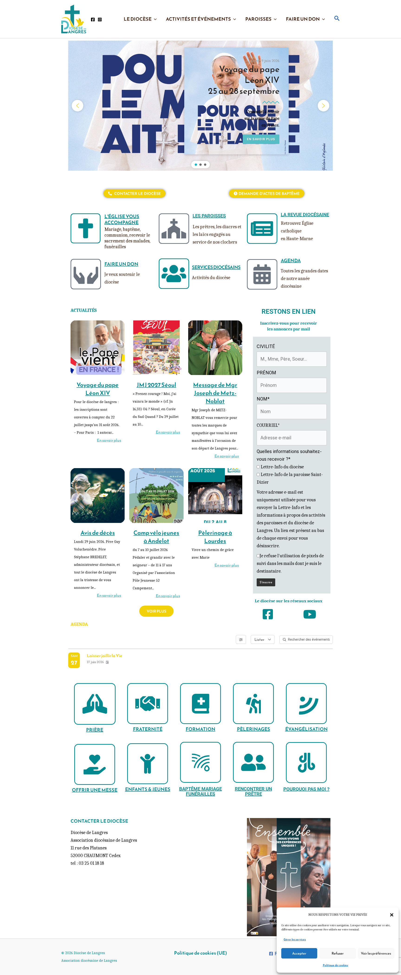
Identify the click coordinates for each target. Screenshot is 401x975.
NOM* (263, 399)
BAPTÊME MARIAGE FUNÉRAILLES (200, 791)
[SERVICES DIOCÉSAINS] (174, 273)
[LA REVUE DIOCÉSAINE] (262, 228)
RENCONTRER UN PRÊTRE (253, 791)
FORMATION (200, 729)
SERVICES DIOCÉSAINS (216, 267)
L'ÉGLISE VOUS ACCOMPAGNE (121, 219)
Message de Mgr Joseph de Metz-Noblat (215, 392)
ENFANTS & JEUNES (147, 789)
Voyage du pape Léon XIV (98, 388)
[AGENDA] (262, 274)
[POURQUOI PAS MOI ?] (306, 762)
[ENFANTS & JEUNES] (147, 763)
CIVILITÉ (266, 346)
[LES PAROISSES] (174, 228)
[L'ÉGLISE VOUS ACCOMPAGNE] (85, 228)
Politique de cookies (335, 965)
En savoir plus (109, 440)
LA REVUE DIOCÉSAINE (305, 214)
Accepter (299, 953)
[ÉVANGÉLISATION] (306, 703)
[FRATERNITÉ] (147, 703)
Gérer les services (295, 939)
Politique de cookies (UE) (200, 952)
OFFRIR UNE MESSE (94, 789)
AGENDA (291, 260)
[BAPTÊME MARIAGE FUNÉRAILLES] (200, 762)
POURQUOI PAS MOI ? (306, 789)
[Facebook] (93, 19)
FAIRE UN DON (303, 19)
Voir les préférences (376, 953)
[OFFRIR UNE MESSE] (94, 764)
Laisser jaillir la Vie (104, 655)
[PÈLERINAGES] (253, 703)
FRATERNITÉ (147, 729)
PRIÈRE (94, 729)
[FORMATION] (200, 703)
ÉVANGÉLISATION (306, 729)
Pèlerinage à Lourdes (215, 536)
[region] (200, 106)
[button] (391, 915)
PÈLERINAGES (253, 729)
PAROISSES (258, 19)
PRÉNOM (266, 372)
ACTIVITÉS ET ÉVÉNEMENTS (198, 19)
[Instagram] (100, 19)
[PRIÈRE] (95, 704)
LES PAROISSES (209, 215)
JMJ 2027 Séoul (156, 384)
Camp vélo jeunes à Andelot (156, 536)
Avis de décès (98, 532)
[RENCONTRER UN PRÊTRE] (253, 762)
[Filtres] (241, 639)
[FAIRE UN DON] (86, 274)
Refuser (338, 953)
